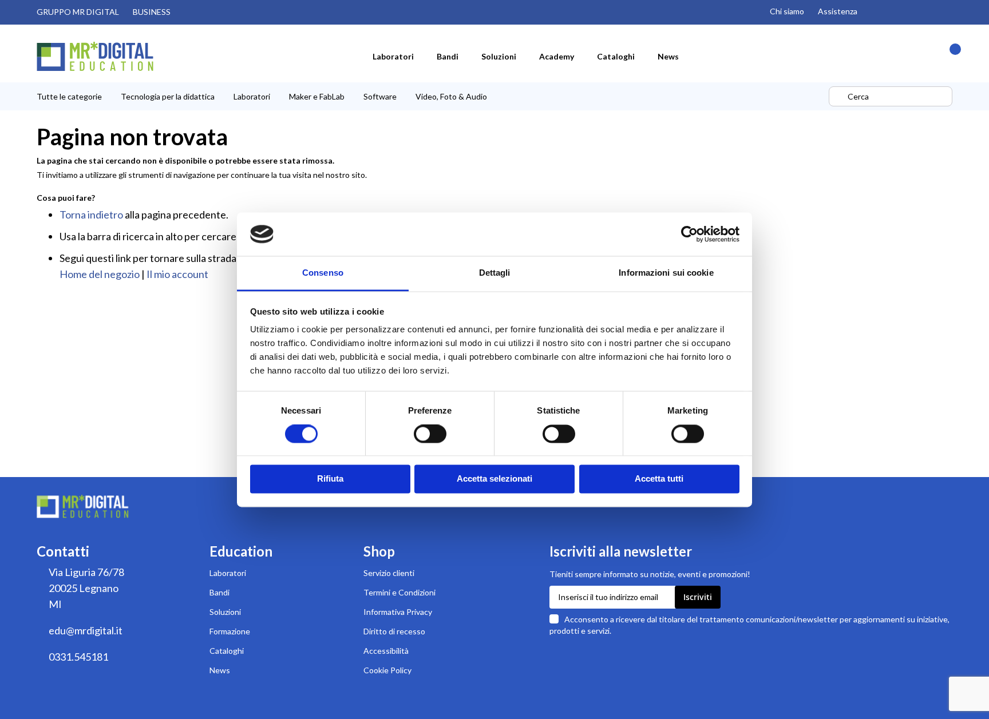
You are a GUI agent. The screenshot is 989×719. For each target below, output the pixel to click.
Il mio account (177, 274)
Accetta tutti (659, 479)
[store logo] (95, 56)
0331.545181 (78, 656)
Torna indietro (91, 214)
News (219, 670)
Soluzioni (225, 612)
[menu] (431, 96)
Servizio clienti (388, 573)
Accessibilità (386, 651)
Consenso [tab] (322, 273)
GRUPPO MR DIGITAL (78, 12)
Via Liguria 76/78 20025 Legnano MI (86, 588)
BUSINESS (152, 12)
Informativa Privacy (397, 612)
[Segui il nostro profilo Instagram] (875, 12)
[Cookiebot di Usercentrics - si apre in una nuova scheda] (689, 234)
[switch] (430, 435)
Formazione (229, 631)
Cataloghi (226, 651)
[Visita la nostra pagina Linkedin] (947, 12)
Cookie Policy (387, 670)
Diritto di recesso (394, 631)
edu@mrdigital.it (85, 630)
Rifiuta (330, 479)
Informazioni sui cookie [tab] (666, 273)
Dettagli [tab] (495, 273)
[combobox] (890, 96)
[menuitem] (393, 56)
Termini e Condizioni (399, 592)
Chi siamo (787, 11)
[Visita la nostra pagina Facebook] (923, 12)
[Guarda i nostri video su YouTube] (899, 12)
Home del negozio (100, 274)
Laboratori (227, 573)
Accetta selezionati (494, 479)
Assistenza (837, 11)
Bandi (219, 592)
